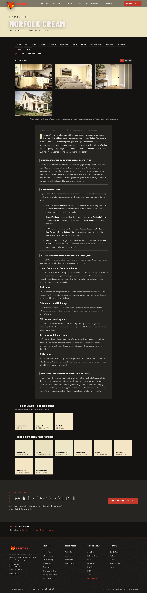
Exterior (56, 3)
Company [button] (107, 3)
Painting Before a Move (50, 575)
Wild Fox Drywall (121, 589)
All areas (91, 578)
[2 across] (126, 60)
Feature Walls (47, 567)
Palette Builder (69, 563)
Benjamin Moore (38, 530)
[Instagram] (50, 589)
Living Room (52, 44)
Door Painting (47, 563)
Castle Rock (90, 552)
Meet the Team (114, 552)
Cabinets (68, 3)
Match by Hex (69, 559)
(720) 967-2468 (14, 574)
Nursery (83, 44)
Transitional (122, 44)
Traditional (109, 44)
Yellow (19, 44)
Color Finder (69, 556)
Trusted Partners (115, 563)
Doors (79, 3)
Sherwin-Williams (26, 530)
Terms (34, 589)
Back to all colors (21, 526)
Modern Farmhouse (96, 44)
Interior (44, 3)
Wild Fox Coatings (132, 589)
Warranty (40, 589)
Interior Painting (48, 552)
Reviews (112, 559)
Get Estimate (131, 3)
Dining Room (64, 44)
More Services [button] (92, 3)
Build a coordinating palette (30, 54)
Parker (89, 559)
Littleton (89, 571)
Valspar (51, 530)
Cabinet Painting (48, 559)
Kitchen (42, 44)
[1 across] (130, 60)
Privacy (28, 589)
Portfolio (112, 556)
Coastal (19, 49)
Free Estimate (47, 578)
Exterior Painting (48, 556)
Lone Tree (90, 567)
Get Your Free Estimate (122, 501)
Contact (112, 567)
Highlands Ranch (92, 556)
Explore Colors (69, 552)
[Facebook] (53, 589)
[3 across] (122, 60)
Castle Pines (91, 563)
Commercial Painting (49, 571)
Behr (46, 530)
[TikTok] (46, 589)
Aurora (89, 575)
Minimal (28, 49)
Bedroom (74, 44)
